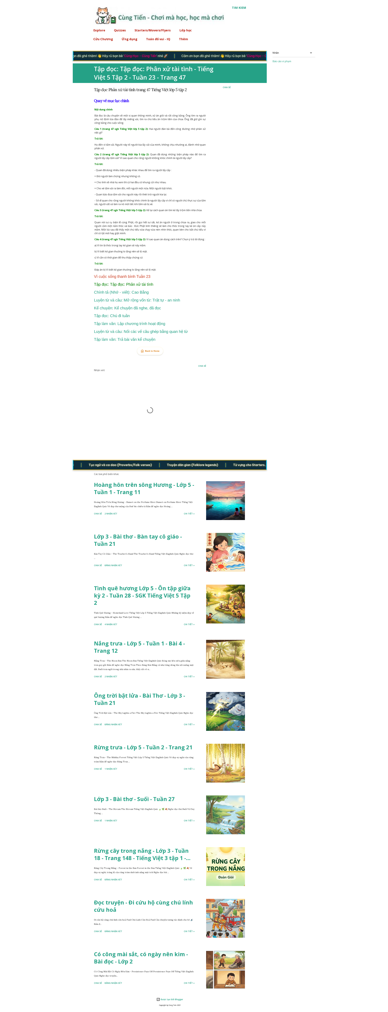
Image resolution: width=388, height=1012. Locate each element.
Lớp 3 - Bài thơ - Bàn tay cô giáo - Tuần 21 (138, 540)
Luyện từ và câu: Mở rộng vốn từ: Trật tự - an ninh (137, 300)
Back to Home (152, 351)
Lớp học (185, 30)
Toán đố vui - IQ (158, 39)
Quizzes (120, 30)
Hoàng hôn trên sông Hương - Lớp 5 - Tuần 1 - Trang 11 (144, 488)
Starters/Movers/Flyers (153, 30)
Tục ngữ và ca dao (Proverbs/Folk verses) (98, 465)
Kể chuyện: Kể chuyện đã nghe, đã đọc (127, 308)
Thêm (183, 39)
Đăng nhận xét (113, 565)
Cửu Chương (103, 39)
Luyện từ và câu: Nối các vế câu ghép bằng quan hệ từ (141, 331)
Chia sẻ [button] (227, 87)
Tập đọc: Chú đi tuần (112, 315)
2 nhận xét (111, 513)
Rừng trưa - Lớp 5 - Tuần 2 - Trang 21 (143, 747)
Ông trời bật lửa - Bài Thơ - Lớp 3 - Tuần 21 (139, 699)
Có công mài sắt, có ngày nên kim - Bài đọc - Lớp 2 (141, 957)
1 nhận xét (111, 768)
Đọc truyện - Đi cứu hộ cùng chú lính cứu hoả (143, 906)
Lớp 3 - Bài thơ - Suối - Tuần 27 (134, 799)
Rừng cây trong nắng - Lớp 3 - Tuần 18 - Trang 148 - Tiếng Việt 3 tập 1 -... (142, 854)
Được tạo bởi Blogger (171, 999)
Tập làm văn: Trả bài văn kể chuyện (124, 339)
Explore (99, 30)
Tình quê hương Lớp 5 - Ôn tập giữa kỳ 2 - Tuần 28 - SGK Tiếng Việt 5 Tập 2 (142, 595)
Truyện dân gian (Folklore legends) (171, 465)
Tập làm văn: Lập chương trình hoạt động (129, 323)
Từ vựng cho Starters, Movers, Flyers (239, 465)
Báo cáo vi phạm (282, 61)
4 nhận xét (111, 624)
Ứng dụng (129, 39)
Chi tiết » (189, 513)
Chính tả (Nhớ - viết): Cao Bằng (121, 292)
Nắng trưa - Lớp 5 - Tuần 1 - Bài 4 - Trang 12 (139, 647)
